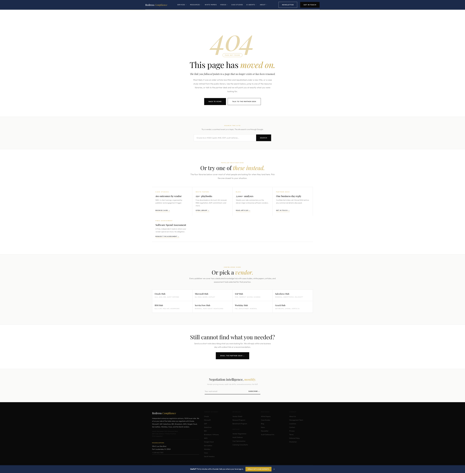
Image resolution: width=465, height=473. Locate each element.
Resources (196, 6)
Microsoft (207, 420)
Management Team (296, 420)
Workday (207, 449)
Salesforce (207, 427)
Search (263, 138)
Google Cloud (209, 442)
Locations (292, 424)
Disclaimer (293, 442)
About (263, 6)
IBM (205, 431)
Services (182, 6)
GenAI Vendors (209, 456)
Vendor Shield (237, 416)
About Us (292, 416)
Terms (291, 434)
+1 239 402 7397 (157, 453)
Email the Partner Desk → (232, 356)
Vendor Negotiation (239, 434)
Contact (292, 427)
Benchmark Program (239, 424)
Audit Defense (237, 437)
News (263, 427)
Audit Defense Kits (267, 434)
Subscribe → (254, 391)
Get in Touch (310, 5)
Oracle (206, 416)
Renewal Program (238, 420)
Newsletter (288, 5)
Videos (224, 6)
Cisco (206, 453)
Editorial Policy (294, 438)
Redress (156, 4)
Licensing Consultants (240, 445)
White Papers (211, 5)
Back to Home (215, 101)
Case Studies (237, 5)
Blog (262, 424)
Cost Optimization (238, 441)
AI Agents (251, 6)
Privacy (292, 431)
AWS (205, 438)
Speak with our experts (258, 469)
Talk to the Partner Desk (244, 101)
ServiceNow (208, 445)
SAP (205, 424)
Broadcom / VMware (211, 434)
